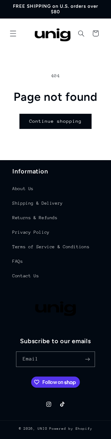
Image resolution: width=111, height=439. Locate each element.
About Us (23, 188)
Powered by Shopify (70, 429)
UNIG (42, 429)
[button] (13, 33)
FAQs (17, 261)
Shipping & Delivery (37, 203)
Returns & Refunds (35, 217)
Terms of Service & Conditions (50, 246)
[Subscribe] (87, 359)
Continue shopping (55, 121)
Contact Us (25, 275)
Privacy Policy (31, 232)
